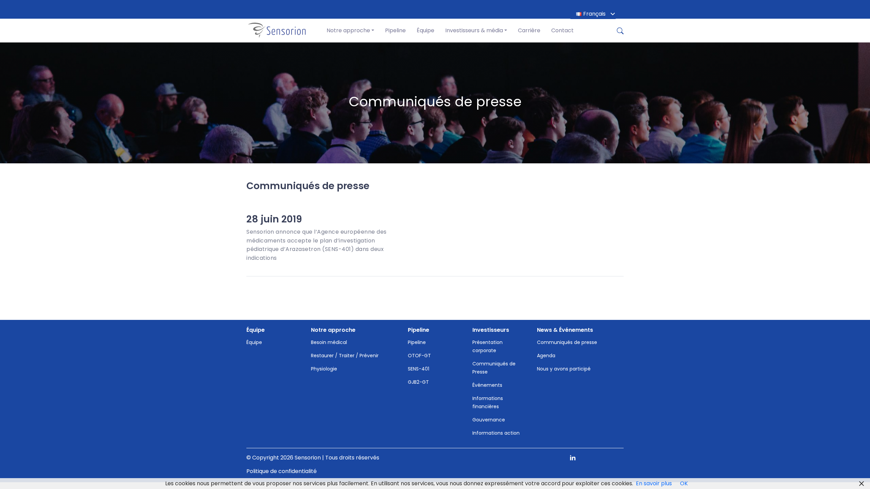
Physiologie (324, 368)
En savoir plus (654, 483)
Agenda (546, 355)
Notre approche (348, 30)
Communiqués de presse (567, 342)
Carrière (529, 30)
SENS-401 (418, 368)
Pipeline (395, 30)
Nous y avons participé (564, 368)
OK (684, 483)
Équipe (425, 30)
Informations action (496, 433)
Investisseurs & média (474, 30)
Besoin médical (329, 342)
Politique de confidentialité (281, 471)
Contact (562, 30)
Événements (487, 385)
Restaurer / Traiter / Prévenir (345, 355)
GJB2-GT (418, 382)
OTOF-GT (419, 355)
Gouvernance (488, 419)
